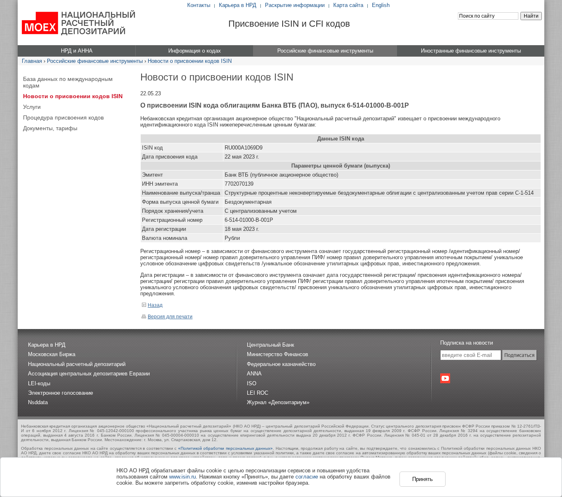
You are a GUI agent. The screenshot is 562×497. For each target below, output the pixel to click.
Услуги (32, 107)
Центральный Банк (270, 345)
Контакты (198, 5)
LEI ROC (257, 393)
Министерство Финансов (277, 354)
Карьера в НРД (237, 5)
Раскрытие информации (295, 5)
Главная (32, 61)
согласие (306, 477)
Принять (422, 479)
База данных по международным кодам (68, 82)
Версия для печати (170, 317)
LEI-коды (39, 383)
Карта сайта (348, 5)
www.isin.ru (182, 477)
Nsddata (38, 402)
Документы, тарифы (50, 128)
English (381, 5)
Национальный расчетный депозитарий (76, 364)
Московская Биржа (51, 354)
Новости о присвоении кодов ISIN (190, 61)
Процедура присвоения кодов (63, 117)
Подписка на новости (466, 343)
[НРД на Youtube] (445, 378)
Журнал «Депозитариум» (278, 402)
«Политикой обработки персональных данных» (225, 448)
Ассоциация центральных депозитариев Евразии (89, 373)
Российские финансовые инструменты (95, 61)
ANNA (254, 373)
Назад (155, 305)
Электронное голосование (60, 393)
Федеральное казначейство (281, 364)
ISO (251, 383)
